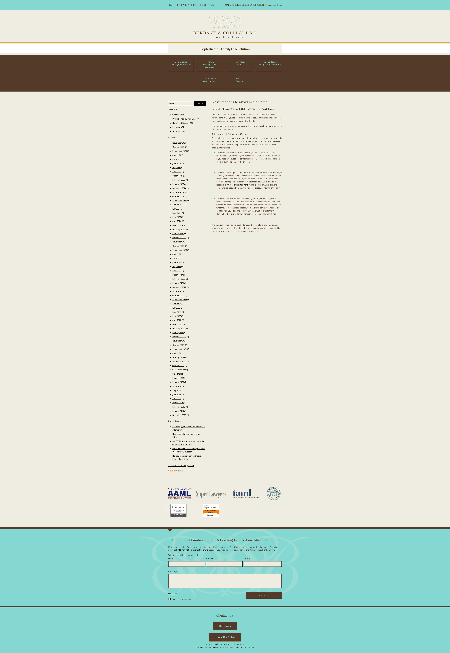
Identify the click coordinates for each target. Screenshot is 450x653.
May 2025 (176, 167)
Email (209, 558)
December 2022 (179, 287)
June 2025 (176, 163)
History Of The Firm (187, 5)
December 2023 (179, 237)
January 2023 (178, 283)
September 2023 (179, 250)
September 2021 (179, 349)
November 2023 (179, 241)
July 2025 (176, 159)
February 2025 (178, 180)
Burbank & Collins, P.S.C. (233, 109)
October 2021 (178, 345)
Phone (247, 558)
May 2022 (176, 316)
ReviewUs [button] (225, 626)
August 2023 (177, 254)
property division (245, 138)
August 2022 (177, 303)
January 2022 (178, 332)
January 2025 (178, 184)
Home (171, 5)
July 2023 (176, 258)
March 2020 (177, 378)
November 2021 (179, 341)
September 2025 (179, 151)
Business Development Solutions (234, 647)
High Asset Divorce (266, 109)
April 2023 (176, 270)
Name (171, 558)
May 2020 (176, 374)
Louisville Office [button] (225, 637)
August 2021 (177, 353)
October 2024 (178, 196)
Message (172, 571)
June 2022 (176, 312)
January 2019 (178, 411)
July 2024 (176, 209)
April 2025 (176, 171)
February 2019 (178, 407)
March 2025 (177, 176)
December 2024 (179, 188)
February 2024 (178, 229)
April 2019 (176, 398)
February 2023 (178, 279)
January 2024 (178, 233)
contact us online (200, 550)
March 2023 (177, 275)
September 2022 (179, 299)
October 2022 (178, 295)
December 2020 (179, 361)
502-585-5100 (275, 4)
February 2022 (178, 328)
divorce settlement (239, 185)
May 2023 (176, 266)
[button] (447, 636)
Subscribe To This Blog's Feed (181, 466)
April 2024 (176, 221)
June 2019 (176, 394)
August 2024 (177, 204)
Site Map (208, 647)
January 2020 (178, 382)
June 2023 (176, 262)
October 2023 (178, 246)
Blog (203, 5)
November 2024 (179, 192)
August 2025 (177, 155)
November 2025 (179, 143)
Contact (212, 5)
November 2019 (179, 386)
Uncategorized (178, 131)
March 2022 (177, 324)
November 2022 (179, 291)
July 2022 (176, 308)
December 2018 (179, 415)
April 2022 (176, 320)
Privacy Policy (216, 647)
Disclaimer (172, 594)
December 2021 (179, 336)
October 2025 (178, 147)
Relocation (177, 127)
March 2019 (177, 402)
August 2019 (177, 390)
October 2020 (178, 365)
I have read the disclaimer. (183, 599)
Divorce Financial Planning (183, 119)
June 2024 (176, 213)
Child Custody (178, 114)
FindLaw (251, 647)
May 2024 (176, 217)
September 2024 (179, 200)
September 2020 (179, 369)
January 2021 (178, 357)
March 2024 (177, 225)
